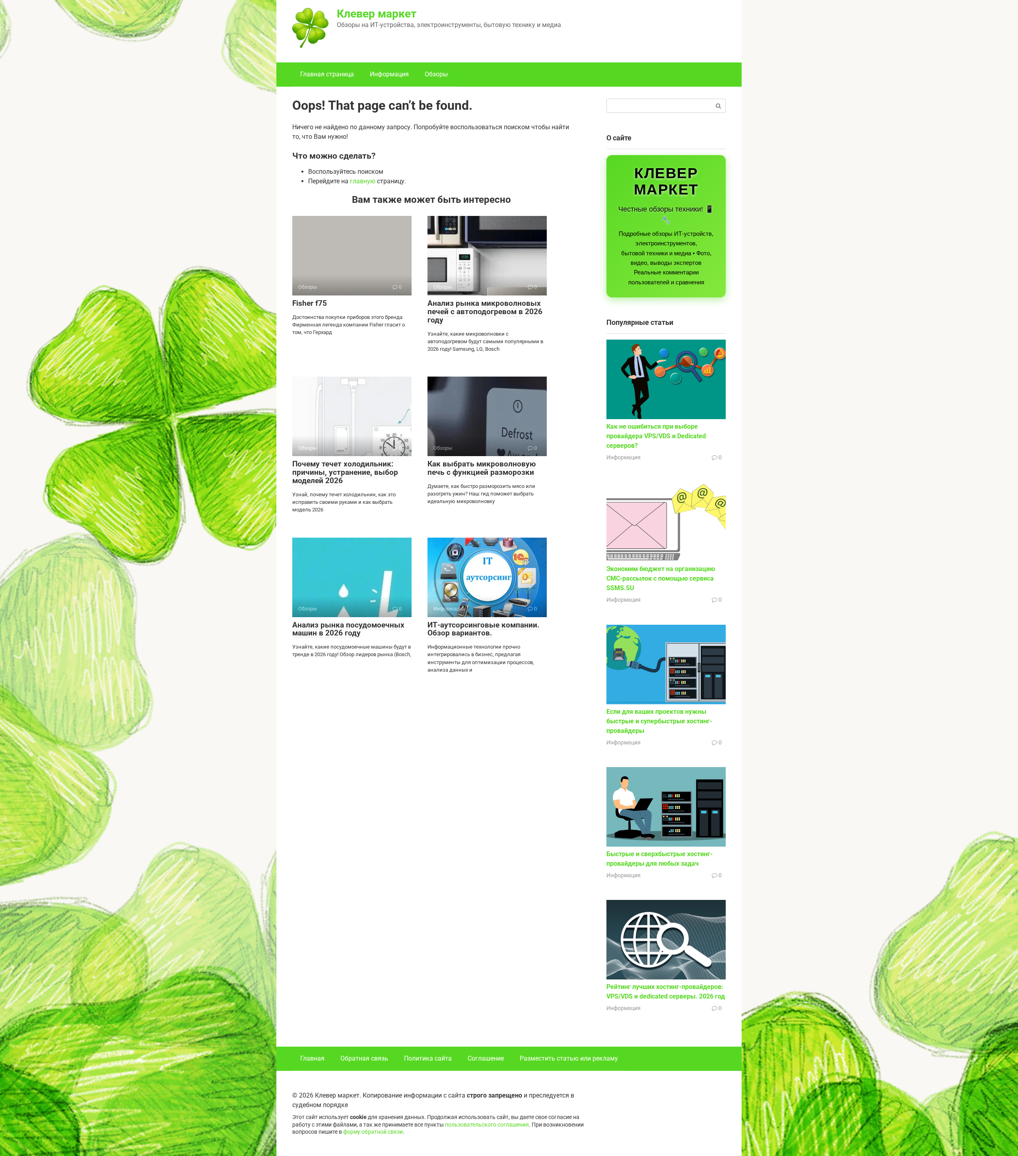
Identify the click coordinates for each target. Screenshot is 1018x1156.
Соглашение (486, 1058)
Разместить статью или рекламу (569, 1058)
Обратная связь (364, 1058)
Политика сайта (428, 1058)
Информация (389, 74)
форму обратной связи (373, 1132)
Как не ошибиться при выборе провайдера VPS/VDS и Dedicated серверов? (656, 436)
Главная (312, 1058)
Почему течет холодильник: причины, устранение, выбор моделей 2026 (345, 472)
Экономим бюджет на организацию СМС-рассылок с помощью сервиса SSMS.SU (660, 578)
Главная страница (327, 74)
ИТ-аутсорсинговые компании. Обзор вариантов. (483, 629)
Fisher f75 (309, 303)
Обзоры (436, 74)
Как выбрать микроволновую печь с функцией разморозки (481, 468)
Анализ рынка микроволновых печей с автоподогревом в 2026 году (484, 311)
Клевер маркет (376, 13)
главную (362, 181)
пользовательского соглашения (487, 1124)
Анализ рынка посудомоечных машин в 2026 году (348, 629)
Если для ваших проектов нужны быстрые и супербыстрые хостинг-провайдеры (659, 721)
